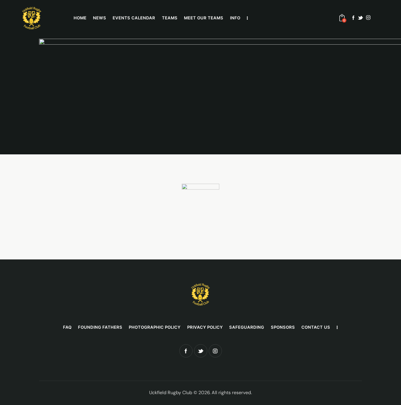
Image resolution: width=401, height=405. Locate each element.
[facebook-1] (353, 18)
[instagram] (368, 18)
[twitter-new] (360, 18)
